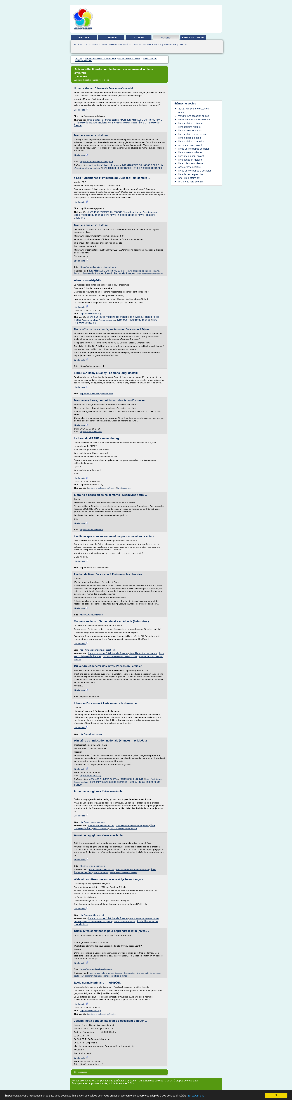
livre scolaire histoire (189, 127)
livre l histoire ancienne (190, 163)
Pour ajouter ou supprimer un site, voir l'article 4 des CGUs (102, 1083)
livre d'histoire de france (116, 167)
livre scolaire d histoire (190, 123)
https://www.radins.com (91, 431)
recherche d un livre (132, 778)
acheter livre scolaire (189, 167)
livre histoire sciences (190, 130)
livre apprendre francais (91, 976)
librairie (111, 37)
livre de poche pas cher (190, 174)
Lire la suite (80, 110)
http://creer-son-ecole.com (92, 822)
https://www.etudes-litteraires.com (96, 969)
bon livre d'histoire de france (138, 119)
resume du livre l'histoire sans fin (99, 320)
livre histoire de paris (189, 138)
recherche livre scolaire (190, 181)
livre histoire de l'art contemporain (132, 825)
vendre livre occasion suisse (193, 116)
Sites (105, 45)
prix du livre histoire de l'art (101, 825)
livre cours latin (129, 973)
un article (154, 45)
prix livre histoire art (188, 178)
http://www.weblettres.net (92, 915)
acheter (166, 38)
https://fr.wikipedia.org (90, 313)
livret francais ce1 (123, 488)
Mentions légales (90, 1080)
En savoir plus (196, 1095)
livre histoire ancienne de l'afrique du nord (120, 657)
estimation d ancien (193, 37)
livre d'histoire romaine (124, 921)
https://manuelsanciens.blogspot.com (98, 267)
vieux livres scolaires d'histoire (194, 119)
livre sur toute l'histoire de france (108, 316)
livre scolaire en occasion (192, 134)
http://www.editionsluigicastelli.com (96, 393)
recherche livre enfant (190, 145)
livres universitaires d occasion (195, 170)
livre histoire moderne (190, 152)
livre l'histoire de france (143, 653)
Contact (184, 45)
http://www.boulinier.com (91, 529)
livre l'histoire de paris (124, 214)
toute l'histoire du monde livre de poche (93, 921)
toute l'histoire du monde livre (91, 214)
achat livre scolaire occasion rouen (193, 110)
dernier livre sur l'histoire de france (108, 782)
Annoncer (170, 45)
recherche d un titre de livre (103, 779)
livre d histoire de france (147, 167)
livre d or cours (100, 828)
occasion (138, 37)
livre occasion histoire (190, 159)
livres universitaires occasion (194, 148)
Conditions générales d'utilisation (119, 1080)
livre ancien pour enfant (191, 156)
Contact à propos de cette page (181, 1080)
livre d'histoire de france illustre (122, 122)
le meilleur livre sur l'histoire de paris (141, 212)
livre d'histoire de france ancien (140, 164)
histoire (83, 37)
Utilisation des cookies (151, 1080)
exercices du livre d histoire (116, 976)
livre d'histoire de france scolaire (103, 120)
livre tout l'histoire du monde (105, 211)
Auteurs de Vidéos (120, 45)
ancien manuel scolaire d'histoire (149, 274)
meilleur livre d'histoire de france (104, 165)
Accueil (78, 45)
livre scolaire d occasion (191, 141)
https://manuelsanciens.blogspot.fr (96, 161)
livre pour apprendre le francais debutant (105, 973)
